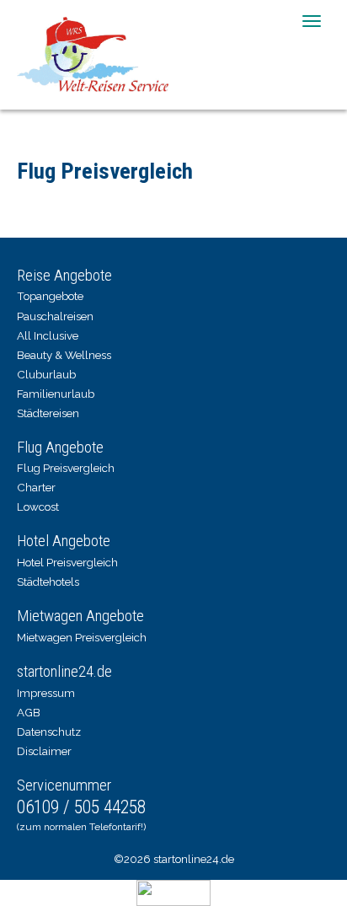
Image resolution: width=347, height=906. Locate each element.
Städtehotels (48, 581)
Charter (36, 487)
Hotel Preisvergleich (67, 562)
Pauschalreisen (55, 316)
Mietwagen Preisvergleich (82, 637)
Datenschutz (49, 731)
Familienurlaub (55, 393)
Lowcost (38, 506)
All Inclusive (47, 335)
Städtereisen (48, 413)
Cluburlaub (46, 374)
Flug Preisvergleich (66, 467)
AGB (28, 712)
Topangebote (50, 296)
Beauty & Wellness (64, 355)
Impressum (46, 693)
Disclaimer (44, 751)
